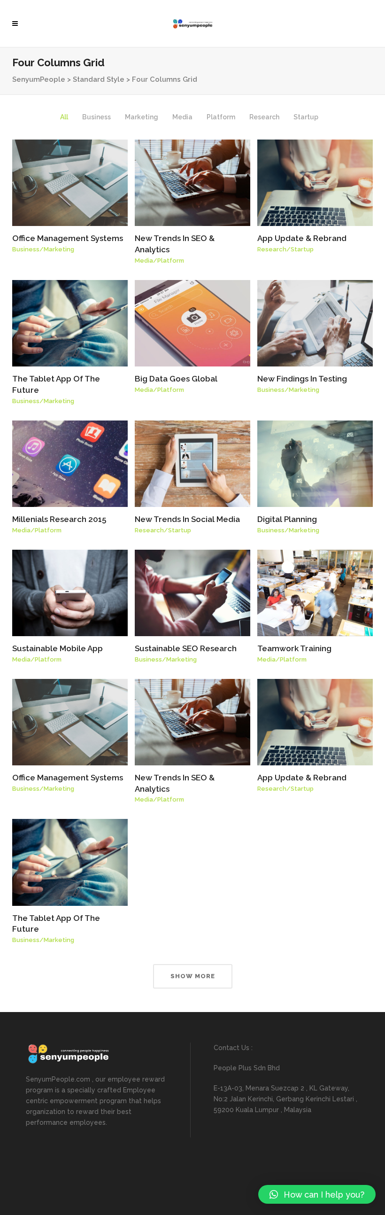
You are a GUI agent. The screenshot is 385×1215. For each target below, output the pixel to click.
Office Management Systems (67, 238)
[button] (317, 1194)
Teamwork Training (294, 648)
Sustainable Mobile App (57, 648)
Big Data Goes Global (176, 378)
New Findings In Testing (302, 378)
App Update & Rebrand (301, 238)
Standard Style (98, 79)
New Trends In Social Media (187, 519)
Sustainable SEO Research (186, 648)
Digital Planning (287, 519)
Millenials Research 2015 (59, 519)
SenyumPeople (38, 79)
